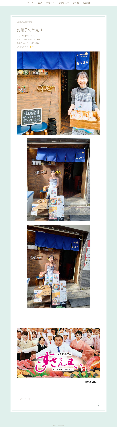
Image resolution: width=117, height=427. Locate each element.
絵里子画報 (86, 3)
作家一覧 (76, 3)
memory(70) (20, 399)
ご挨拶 (40, 3)
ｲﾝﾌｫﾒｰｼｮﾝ (30, 3)
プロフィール (50, 3)
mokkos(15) (27, 399)
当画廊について (64, 3)
